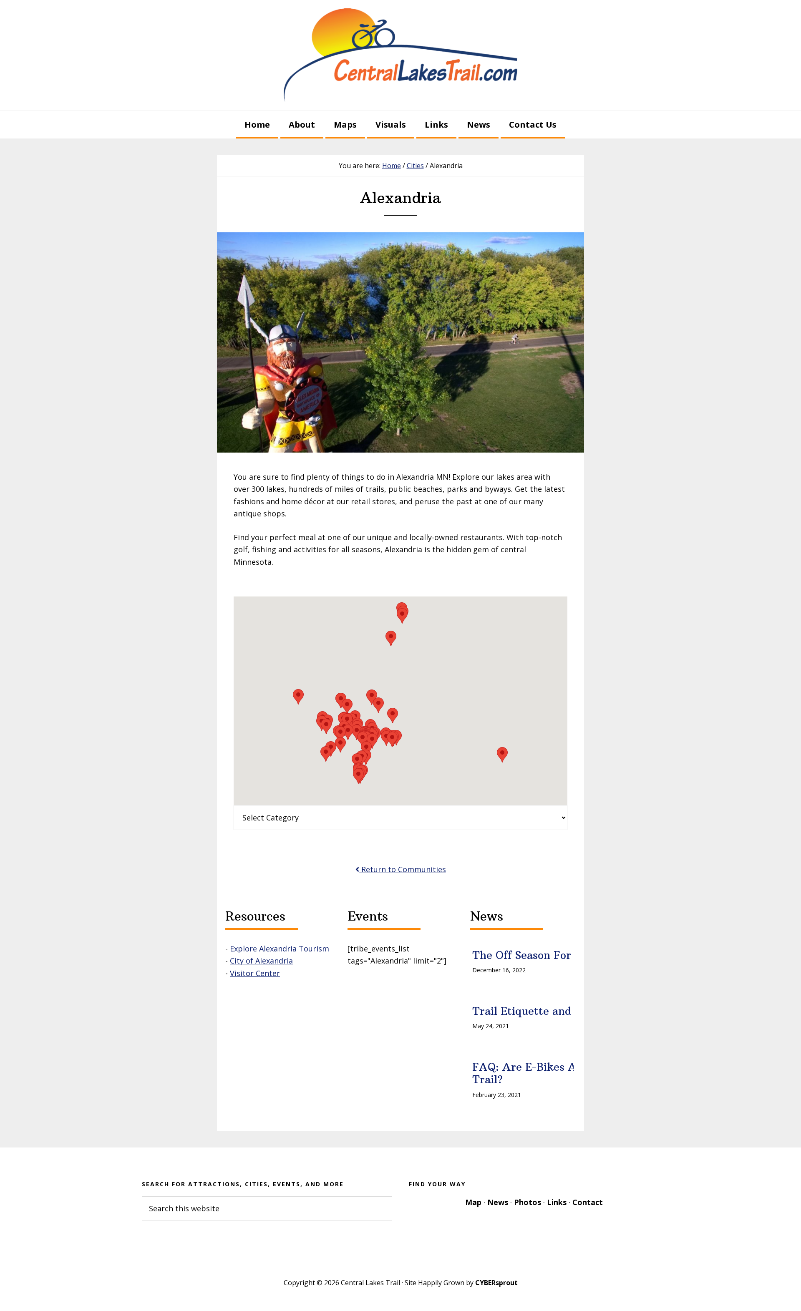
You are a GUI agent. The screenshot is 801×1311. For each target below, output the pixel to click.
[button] (347, 706)
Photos (527, 1202)
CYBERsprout (496, 1282)
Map (473, 1202)
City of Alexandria (261, 961)
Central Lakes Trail (400, 55)
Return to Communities (402, 869)
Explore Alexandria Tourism (279, 949)
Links (557, 1202)
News (497, 1202)
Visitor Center (255, 973)
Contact (587, 1202)
